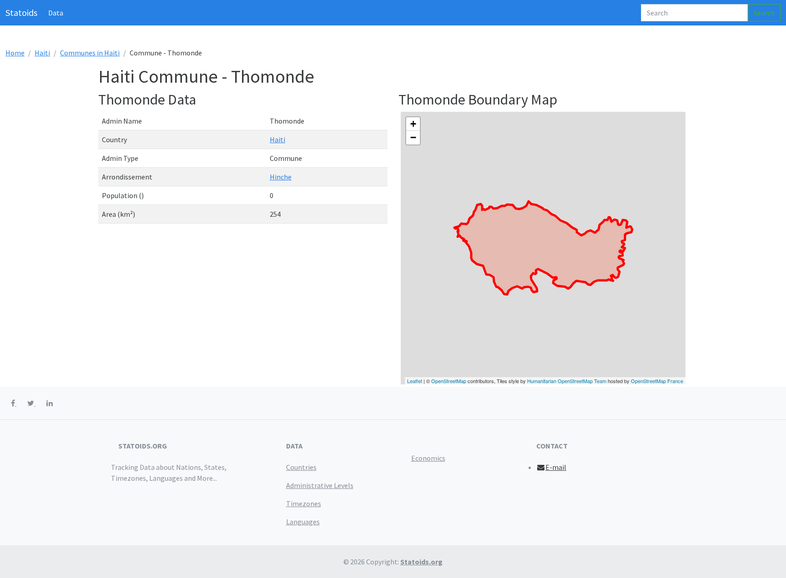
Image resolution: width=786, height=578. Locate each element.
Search (764, 12)
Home (15, 52)
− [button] (413, 137)
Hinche (281, 176)
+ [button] (413, 124)
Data (55, 12)
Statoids (21, 12)
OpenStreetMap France (657, 380)
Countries (301, 467)
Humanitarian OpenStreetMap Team (566, 380)
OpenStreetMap (448, 380)
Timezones (303, 503)
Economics (428, 458)
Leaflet (414, 380)
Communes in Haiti (90, 52)
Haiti (42, 52)
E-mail (555, 467)
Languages (303, 521)
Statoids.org (421, 561)
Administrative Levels (319, 485)
